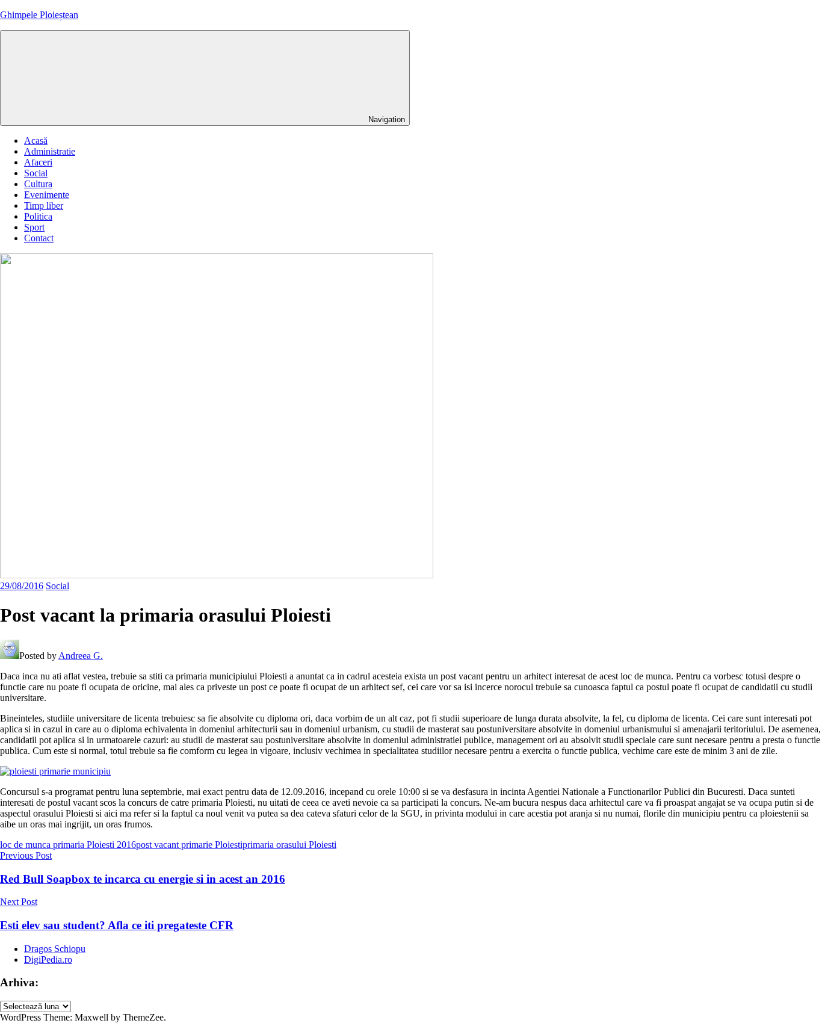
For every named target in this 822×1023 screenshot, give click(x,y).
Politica (38, 216)
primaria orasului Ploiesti (289, 844)
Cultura (38, 184)
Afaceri (38, 162)
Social (36, 173)
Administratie (49, 151)
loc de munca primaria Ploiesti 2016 (68, 844)
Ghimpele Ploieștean (39, 15)
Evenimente (46, 195)
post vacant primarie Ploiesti (189, 844)
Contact (39, 238)
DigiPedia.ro (48, 959)
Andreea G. (80, 656)
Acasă (36, 140)
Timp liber (43, 205)
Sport (34, 227)
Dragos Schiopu (54, 949)
